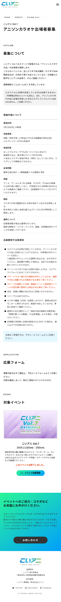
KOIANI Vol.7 (33, 17)
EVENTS (19, 17)
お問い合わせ (30, 540)
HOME (7, 17)
